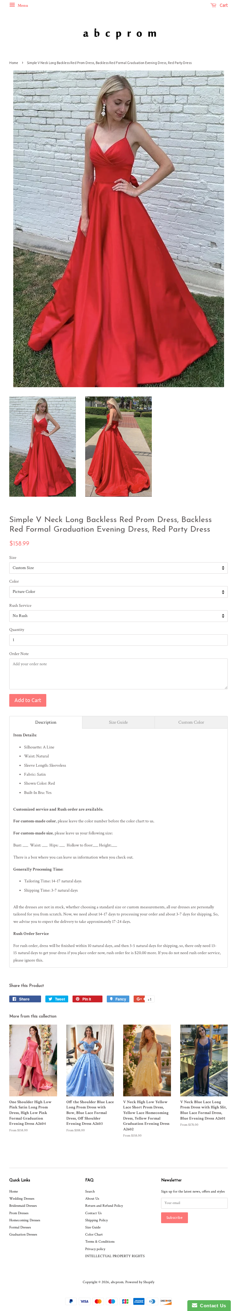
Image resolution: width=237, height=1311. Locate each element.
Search (90, 1191)
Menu (22, 5)
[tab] (45, 722)
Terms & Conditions (99, 1241)
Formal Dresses (20, 1227)
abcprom (117, 1282)
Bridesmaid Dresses (23, 1205)
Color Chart (94, 1234)
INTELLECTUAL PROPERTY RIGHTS (115, 1256)
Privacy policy (95, 1249)
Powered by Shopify (139, 1282)
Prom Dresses (18, 1213)
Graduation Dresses (23, 1234)
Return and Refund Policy (104, 1205)
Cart (223, 5)
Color (14, 581)
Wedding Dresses (21, 1198)
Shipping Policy (96, 1220)
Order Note (19, 654)
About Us (92, 1198)
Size (12, 557)
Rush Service (20, 605)
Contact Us (93, 1213)
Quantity (16, 629)
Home (13, 63)
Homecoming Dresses (24, 1220)
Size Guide (93, 1227)
